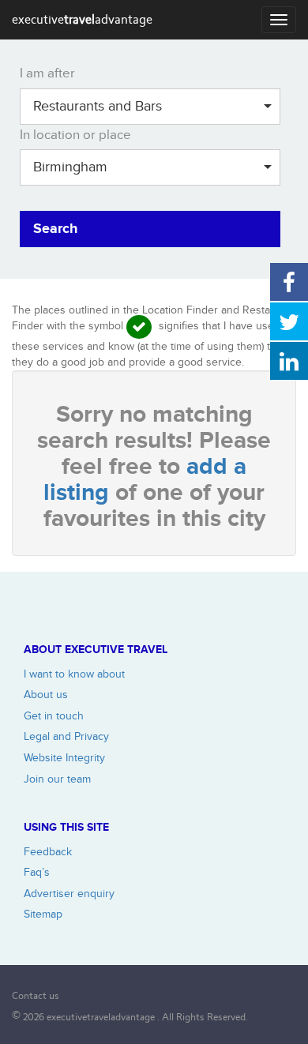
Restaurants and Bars (97, 106)
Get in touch (54, 716)
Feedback (48, 851)
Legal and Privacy (66, 736)
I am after (47, 73)
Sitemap (43, 914)
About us (46, 694)
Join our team (57, 779)
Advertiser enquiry (69, 893)
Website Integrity (64, 757)
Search (55, 229)
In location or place (75, 135)
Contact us (35, 995)
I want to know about (74, 674)
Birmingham (70, 167)
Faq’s (37, 872)
